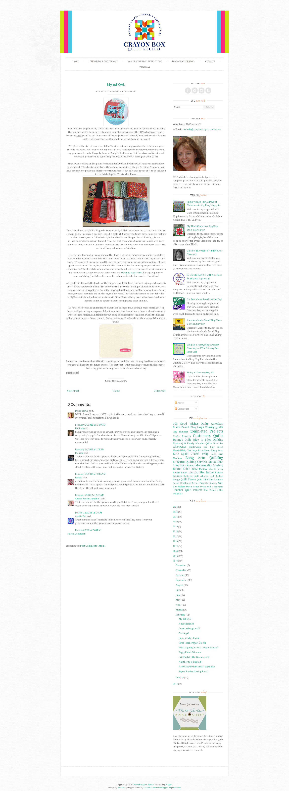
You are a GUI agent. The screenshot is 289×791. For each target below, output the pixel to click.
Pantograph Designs (183, 61)
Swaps (195, 486)
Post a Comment (76, 533)
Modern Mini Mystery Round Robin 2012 (198, 467)
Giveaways (179, 447)
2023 (175, 506)
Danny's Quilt (182, 440)
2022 (175, 511)
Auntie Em (80, 516)
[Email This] (67, 372)
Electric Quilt (179, 443)
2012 (175, 560)
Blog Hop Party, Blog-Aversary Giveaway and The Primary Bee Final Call (203, 348)
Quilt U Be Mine (205, 479)
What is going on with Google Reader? (198, 647)
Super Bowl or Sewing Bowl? (194, 671)
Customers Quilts (208, 435)
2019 (175, 526)
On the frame (204, 472)
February (180, 614)
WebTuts (122, 787)
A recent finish (186, 623)
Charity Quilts (214, 427)
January (180, 677)
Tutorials (144, 67)
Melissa (79, 452)
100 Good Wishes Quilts (190, 423)
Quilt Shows (188, 479)
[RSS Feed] (208, 90)
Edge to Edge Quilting (207, 440)
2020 (175, 521)
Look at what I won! (189, 637)
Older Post (159, 390)
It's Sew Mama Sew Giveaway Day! (204, 299)
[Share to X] (73, 372)
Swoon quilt (205, 486)
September (181, 580)
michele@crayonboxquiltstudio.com (202, 129)
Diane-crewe (81, 410)
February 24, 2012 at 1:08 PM (89, 449)
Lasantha (147, 787)
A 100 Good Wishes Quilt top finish (197, 666)
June (178, 594)
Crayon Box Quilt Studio (143, 784)
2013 (175, 556)
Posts (180, 402)
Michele (105, 91)
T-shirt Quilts (217, 486)
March (179, 609)
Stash (189, 486)
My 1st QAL (116, 84)
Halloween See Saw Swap (206, 446)
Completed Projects (206, 431)
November (181, 570)
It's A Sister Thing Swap (210, 450)
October (180, 575)
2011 (175, 683)
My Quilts (210, 61)
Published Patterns (182, 476)
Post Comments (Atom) (92, 545)
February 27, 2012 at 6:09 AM (89, 495)
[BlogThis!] (70, 372)
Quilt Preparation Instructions (145, 61)
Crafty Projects (182, 436)
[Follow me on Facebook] (188, 90)
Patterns (219, 472)
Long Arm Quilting (204, 457)
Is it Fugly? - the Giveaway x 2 (194, 656)
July (178, 589)
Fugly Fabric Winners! (190, 652)
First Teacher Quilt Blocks (192, 642)
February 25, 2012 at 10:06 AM (90, 473)
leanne (78, 477)
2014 (175, 551)
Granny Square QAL (132, 272)
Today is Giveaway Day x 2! (200, 372)
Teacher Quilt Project (187, 490)
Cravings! (184, 633)
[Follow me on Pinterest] (195, 90)
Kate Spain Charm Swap (191, 454)
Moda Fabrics (187, 465)
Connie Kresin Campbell (87, 498)
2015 (175, 546)
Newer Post (73, 390)
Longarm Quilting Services (103, 61)
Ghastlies (218, 443)
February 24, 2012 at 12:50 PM (90, 424)
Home (76, 61)
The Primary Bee (213, 490)
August (179, 585)
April (178, 604)
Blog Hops (197, 427)
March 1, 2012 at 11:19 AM (88, 512)
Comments (183, 408)
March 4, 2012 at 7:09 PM (88, 530)
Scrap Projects (200, 483)
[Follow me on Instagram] (202, 90)
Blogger (169, 784)
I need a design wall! (189, 628)
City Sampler (180, 431)
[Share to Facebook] (77, 372)
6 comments (130, 91)
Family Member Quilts (199, 443)
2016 (175, 541)
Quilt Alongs (201, 475)
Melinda (79, 428)
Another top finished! (190, 661)
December (181, 565)
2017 (175, 536)
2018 (175, 531)
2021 (175, 516)
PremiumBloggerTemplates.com (167, 787)
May (178, 599)
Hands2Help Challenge (185, 450)
